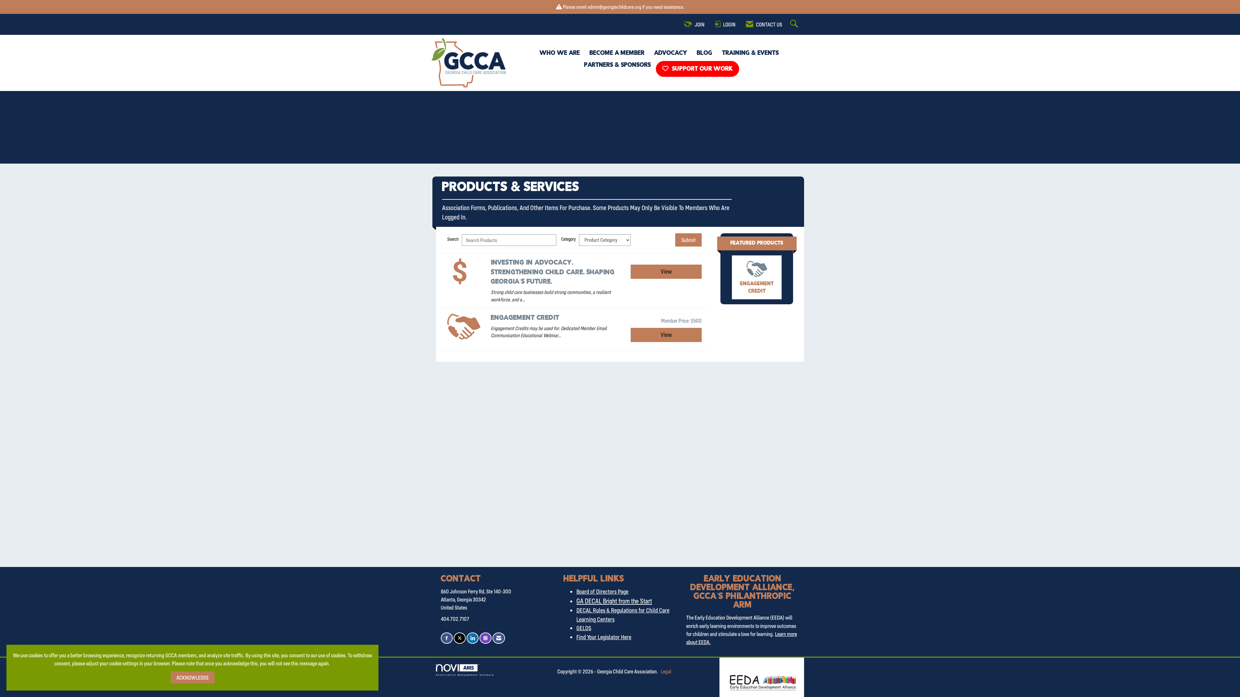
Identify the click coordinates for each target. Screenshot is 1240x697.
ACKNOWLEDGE (192, 677)
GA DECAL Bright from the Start (614, 601)
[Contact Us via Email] (498, 638)
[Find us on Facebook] (447, 638)
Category (568, 239)
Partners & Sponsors (617, 65)
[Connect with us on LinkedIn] (473, 638)
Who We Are (560, 53)
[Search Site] (795, 24)
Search (453, 239)
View (666, 271)
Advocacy (670, 53)
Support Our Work (701, 69)
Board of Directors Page (602, 591)
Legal (666, 671)
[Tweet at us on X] (460, 638)
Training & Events (750, 53)
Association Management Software (465, 674)
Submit (688, 240)
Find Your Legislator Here (603, 637)
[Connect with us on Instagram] (485, 638)
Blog (704, 53)
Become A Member (617, 53)
